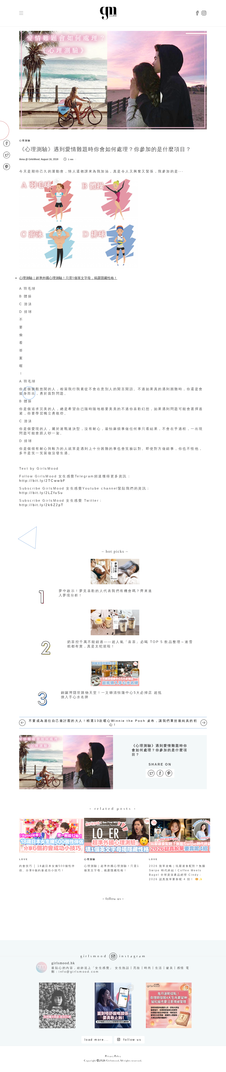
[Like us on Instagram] (204, 13)
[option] (48, 846)
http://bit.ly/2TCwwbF (42, 480)
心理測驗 (25, 140)
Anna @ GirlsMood (29, 159)
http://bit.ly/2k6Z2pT (41, 505)
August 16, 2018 (49, 159)
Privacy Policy (113, 1056)
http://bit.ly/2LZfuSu (41, 493)
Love (23, 859)
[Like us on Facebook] (197, 13)
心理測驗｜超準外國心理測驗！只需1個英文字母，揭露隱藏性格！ (68, 278)
